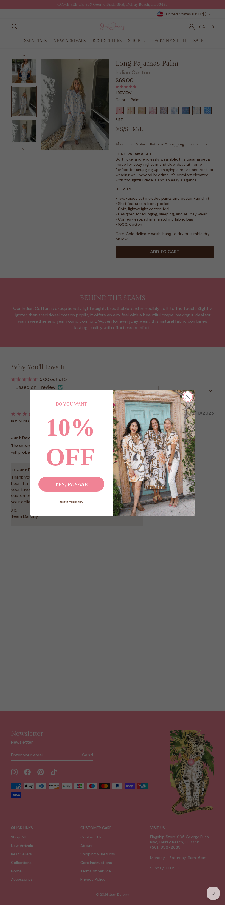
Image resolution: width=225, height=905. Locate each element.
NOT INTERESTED (71, 502)
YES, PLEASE (71, 484)
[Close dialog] (188, 396)
